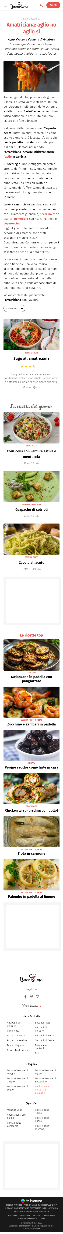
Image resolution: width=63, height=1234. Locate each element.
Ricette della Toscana (42, 1127)
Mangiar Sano (14, 1109)
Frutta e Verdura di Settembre (45, 1080)
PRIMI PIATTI (31, 446)
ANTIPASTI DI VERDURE (31, 504)
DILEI (45, 1208)
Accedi (53, 5)
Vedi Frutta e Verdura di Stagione (42, 1089)
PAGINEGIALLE (30, 1205)
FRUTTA (31, 763)
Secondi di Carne (44, 1040)
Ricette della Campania (14, 1124)
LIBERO (9, 1205)
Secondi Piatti (43, 1022)
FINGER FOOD (31, 806)
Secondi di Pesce (44, 1035)
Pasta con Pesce (16, 1035)
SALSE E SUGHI (31, 353)
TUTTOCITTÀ (35, 1208)
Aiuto (42, 1218)
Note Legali (25, 1215)
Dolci (38, 1053)
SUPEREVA (44, 1211)
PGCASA (9, 1208)
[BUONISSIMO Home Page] (19, 5)
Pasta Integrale (15, 1045)
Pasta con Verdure (17, 1040)
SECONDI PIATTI (31, 557)
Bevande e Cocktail (41, 1047)
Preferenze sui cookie (27, 1218)
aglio (8, 157)
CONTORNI (31, 673)
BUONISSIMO (32, 1211)
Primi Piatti (13, 1030)
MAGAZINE (35, 19)
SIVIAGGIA (53, 1208)
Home (25, 19)
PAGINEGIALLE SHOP (47, 1205)
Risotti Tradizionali (17, 1050)
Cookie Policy (49, 1215)
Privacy (36, 1215)
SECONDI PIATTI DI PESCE (31, 720)
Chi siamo (12, 1215)
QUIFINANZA (19, 1211)
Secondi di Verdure (41, 1029)
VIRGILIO (18, 1205)
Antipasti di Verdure (13, 1024)
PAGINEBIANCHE (21, 1208)
